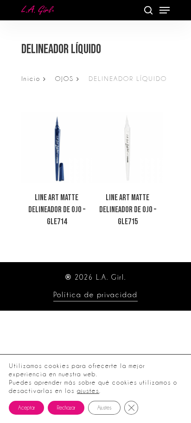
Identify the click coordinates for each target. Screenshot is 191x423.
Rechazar (66, 408)
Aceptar (26, 408)
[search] (148, 10)
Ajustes (104, 408)
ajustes (88, 390)
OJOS (64, 78)
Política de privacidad (95, 295)
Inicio (30, 78)
